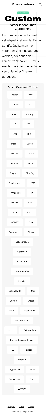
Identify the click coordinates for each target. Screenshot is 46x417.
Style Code (14, 379)
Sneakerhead (15, 183)
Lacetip (29, 114)
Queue (30, 143)
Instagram (11, 407)
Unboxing (16, 193)
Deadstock (29, 310)
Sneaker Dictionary (23, 12)
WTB (14, 212)
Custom (13, 300)
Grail (32, 369)
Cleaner (31, 232)
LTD (28, 124)
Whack (14, 202)
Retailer (22, 281)
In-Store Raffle (22, 271)
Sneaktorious (23, 4)
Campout (13, 232)
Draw (11, 310)
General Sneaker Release (22, 340)
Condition (22, 261)
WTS (30, 202)
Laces (13, 114)
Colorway (22, 251)
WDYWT (22, 389)
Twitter (21, 407)
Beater (15, 94)
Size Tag (30, 173)
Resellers (14, 153)
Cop (33, 291)
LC (15, 124)
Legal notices (28, 412)
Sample (14, 163)
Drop (10, 330)
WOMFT (15, 222)
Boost (16, 104)
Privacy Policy (16, 412)
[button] (5, 4)
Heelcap (28, 350)
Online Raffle (15, 291)
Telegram (31, 407)
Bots (31, 222)
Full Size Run (30, 330)
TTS (33, 183)
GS (13, 350)
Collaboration (22, 242)
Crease (30, 300)
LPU (15, 134)
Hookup (22, 359)
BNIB (30, 94)
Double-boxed (22, 320)
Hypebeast (14, 369)
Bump (32, 379)
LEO (29, 134)
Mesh (13, 143)
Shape (13, 173)
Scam (30, 163)
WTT (29, 212)
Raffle (31, 153)
